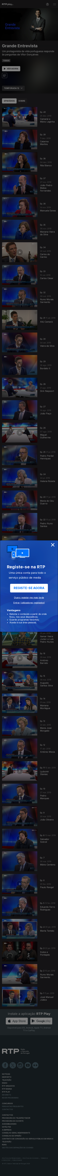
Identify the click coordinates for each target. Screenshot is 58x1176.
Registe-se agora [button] (29, 588)
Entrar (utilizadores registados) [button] (29, 602)
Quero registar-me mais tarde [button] (29, 597)
